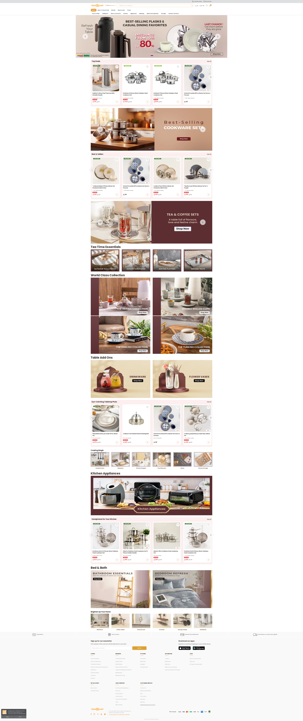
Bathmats (167, 664)
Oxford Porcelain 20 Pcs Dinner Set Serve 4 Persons (197, 94)
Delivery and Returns (145, 690)
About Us (118, 690)
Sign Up (139, 648)
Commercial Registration (122, 688)
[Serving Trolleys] (182, 621)
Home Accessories (96, 661)
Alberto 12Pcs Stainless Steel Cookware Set (166, 552)
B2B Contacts (119, 705)
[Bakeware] (120, 459)
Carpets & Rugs (95, 672)
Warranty (142, 699)
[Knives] (182, 459)
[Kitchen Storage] (203, 459)
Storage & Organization (196, 664)
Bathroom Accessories (171, 667)
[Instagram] (94, 714)
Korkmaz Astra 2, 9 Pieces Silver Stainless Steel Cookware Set (105, 552)
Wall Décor (93, 670)
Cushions (93, 675)
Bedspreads (119, 672)
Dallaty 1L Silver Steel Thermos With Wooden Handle (103, 94)
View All (209, 61)
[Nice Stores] (97, 5)
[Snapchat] (105, 714)
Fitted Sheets (119, 664)
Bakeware (120, 468)
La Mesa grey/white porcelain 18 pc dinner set (197, 434)
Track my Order (95, 690)
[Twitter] (98, 714)
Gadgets (142, 664)
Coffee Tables (120, 629)
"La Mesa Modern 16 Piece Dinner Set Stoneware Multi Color (103, 187)
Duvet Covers (119, 661)
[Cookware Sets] (100, 459)
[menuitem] (103, 10)
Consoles (161, 629)
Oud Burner (203, 629)
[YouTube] (101, 714)
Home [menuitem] (93, 10)
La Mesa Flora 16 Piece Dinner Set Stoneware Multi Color (164, 187)
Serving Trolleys (182, 629)
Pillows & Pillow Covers (121, 667)
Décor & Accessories (195, 658)
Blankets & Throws (120, 675)
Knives (182, 468)
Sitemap (142, 702)
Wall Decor (100, 629)
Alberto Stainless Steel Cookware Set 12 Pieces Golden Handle (135, 552)
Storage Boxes (144, 667)
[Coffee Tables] (120, 621)
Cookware (143, 658)
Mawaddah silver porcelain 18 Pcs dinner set (105, 434)
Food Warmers (162, 468)
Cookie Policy (119, 696)
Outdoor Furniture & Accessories (99, 667)
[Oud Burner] (203, 621)
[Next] (218, 36)
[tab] (150, 55)
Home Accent (141, 629)
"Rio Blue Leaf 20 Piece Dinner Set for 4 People (196, 187)
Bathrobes (168, 661)
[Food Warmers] (162, 459)
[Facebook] (91, 714)
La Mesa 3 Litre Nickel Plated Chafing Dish (136, 434)
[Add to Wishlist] (117, 66)
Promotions (143, 696)
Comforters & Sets (120, 658)
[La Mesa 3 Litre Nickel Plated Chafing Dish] (136, 418)
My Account (94, 688)
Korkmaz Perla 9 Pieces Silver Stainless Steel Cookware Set (196, 552)
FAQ (141, 693)
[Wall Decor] (100, 621)
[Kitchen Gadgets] (141, 459)
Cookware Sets (100, 468)
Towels (167, 658)
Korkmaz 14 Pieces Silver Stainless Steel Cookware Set (135, 94)
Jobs (117, 702)
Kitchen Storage (203, 468)
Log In (201, 5)
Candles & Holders (96, 664)
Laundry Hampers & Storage (172, 670)
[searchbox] (155, 5)
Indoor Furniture (95, 658)
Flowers (93, 678)
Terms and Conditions (121, 699)
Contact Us (143, 688)
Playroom (192, 661)
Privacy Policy (119, 693)
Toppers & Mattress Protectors (123, 670)
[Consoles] (162, 621)
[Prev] (85, 36)
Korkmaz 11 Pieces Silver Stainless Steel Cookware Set (166, 94)
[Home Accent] (141, 621)
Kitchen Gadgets (141, 468)
